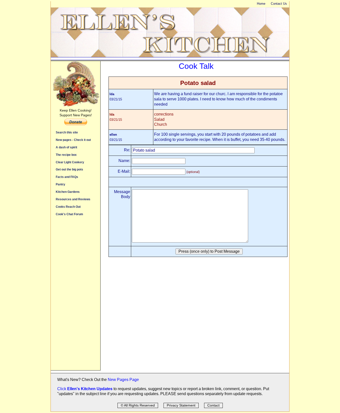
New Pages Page (123, 379)
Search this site (67, 132)
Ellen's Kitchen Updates (90, 389)
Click (62, 389)
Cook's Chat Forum (69, 214)
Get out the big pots (69, 169)
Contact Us (279, 3)
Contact (213, 405)
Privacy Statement (181, 405)
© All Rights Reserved (138, 405)
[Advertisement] (75, 295)
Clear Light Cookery (70, 162)
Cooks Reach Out (68, 206)
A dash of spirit (66, 147)
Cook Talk (196, 66)
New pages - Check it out (73, 139)
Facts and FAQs (67, 176)
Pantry (60, 184)
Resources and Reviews (73, 199)
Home (261, 3)
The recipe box (66, 154)
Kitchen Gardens (68, 191)
